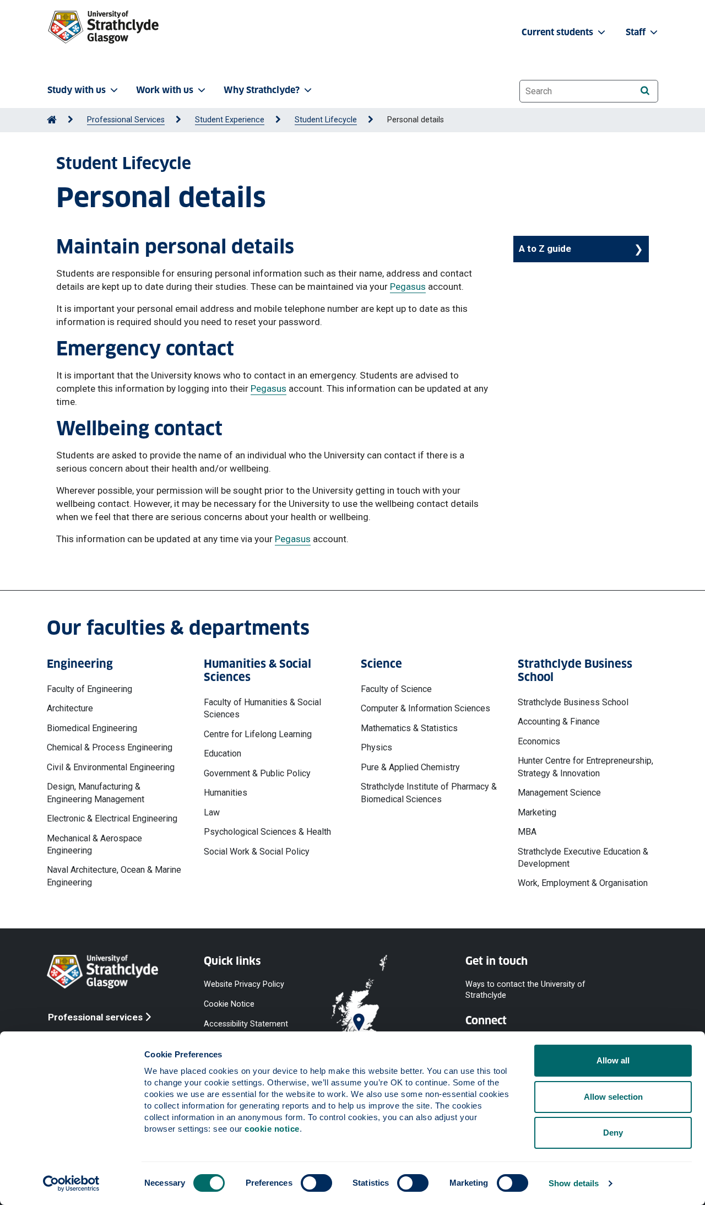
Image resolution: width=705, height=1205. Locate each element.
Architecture (70, 708)
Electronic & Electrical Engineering (112, 818)
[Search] (644, 90)
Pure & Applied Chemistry (410, 767)
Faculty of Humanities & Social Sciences (262, 708)
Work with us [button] (164, 90)
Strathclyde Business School (573, 702)
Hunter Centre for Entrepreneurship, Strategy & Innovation (585, 766)
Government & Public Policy (257, 773)
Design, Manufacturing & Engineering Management (95, 792)
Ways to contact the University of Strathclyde (525, 989)
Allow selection (613, 1096)
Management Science (559, 792)
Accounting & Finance (559, 721)
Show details (574, 1183)
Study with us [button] (76, 90)
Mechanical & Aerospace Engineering (94, 844)
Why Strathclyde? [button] (262, 90)
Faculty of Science (396, 689)
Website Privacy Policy (244, 983)
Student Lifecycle (326, 120)
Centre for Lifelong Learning (258, 734)
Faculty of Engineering (89, 689)
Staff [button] (637, 32)
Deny (613, 1132)
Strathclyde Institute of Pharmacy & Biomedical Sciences (429, 792)
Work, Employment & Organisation (583, 883)
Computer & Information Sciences (425, 708)
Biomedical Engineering (92, 728)
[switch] (316, 1183)
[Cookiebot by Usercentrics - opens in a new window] (71, 1183)
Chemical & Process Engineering (109, 747)
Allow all (613, 1060)
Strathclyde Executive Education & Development (583, 857)
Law (212, 812)
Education (222, 753)
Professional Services (126, 120)
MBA (527, 831)
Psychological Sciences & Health (267, 831)
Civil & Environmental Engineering (111, 767)
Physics (376, 747)
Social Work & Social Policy (257, 851)
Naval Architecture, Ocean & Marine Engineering (114, 875)
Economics (539, 741)
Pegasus (408, 286)
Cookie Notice (229, 1004)
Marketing (537, 812)
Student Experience (229, 120)
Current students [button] (558, 32)
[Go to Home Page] (52, 120)
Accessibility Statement (246, 1024)
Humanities (225, 792)
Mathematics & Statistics (409, 728)
